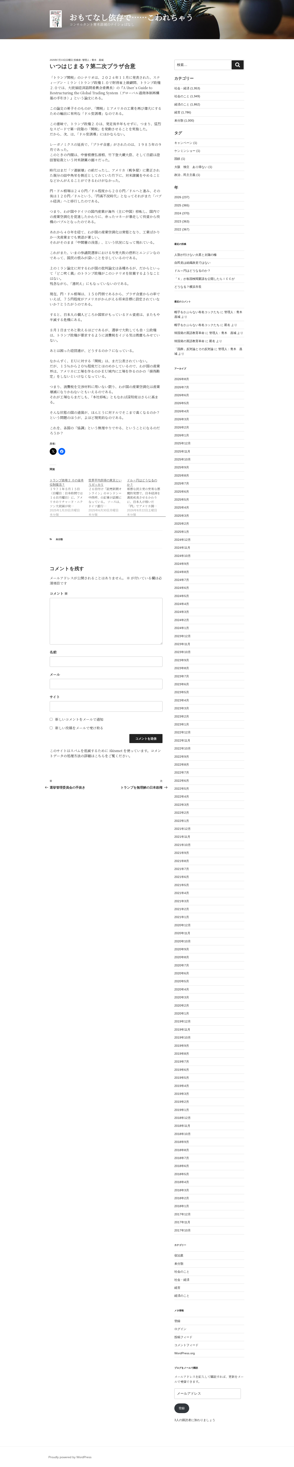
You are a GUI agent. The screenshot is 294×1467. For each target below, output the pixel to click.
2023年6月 (181, 684)
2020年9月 (181, 949)
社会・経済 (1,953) (187, 88)
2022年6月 (181, 780)
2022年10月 (182, 748)
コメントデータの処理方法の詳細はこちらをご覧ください (105, 753)
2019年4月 (181, 1086)
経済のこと (181, 1295)
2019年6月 (181, 1069)
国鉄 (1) (179, 158)
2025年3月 (181, 515)
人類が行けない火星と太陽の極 (195, 254)
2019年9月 (181, 1045)
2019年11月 (182, 1029)
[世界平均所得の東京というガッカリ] (107, 495)
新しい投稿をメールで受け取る (79, 727)
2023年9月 (181, 660)
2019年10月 (182, 1037)
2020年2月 (181, 1005)
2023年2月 (181, 716)
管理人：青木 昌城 (93, 60)
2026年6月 (181, 395)
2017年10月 (182, 1230)
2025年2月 (181, 523)
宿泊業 (178, 1255)
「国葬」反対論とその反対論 (194, 349)
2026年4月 (181, 411)
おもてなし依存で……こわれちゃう (131, 17)
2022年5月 (181, 788)
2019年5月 (181, 1077)
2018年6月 (181, 1166)
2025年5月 (181, 499)
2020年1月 (181, 1013)
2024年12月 (182, 539)
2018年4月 (181, 1182)
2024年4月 (181, 604)
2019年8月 (181, 1053)
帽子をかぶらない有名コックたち (197, 312)
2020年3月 (181, 997)
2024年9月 (181, 563)
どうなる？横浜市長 (187, 286)
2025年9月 (181, 467)
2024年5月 (181, 596)
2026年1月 (181, 435)
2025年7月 (181, 483)
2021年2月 (181, 909)
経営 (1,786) (182, 112)
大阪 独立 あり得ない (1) (193, 167)
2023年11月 (182, 644)
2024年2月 (181, 620)
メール (55, 674)
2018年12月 (182, 1118)
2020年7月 (181, 965)
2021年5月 (181, 885)
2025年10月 (182, 459)
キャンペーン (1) (185, 143)
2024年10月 (182, 556)
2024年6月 (181, 588)
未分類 (59, 539)
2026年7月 (181, 387)
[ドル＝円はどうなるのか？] (146, 495)
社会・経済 (181, 1279)
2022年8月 (181, 764)
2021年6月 (181, 877)
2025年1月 (181, 531)
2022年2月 (181, 812)
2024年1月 (181, 628)
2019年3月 (181, 1093)
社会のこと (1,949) (187, 96)
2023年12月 (182, 636)
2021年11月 (182, 836)
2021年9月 (181, 853)
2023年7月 (181, 676)
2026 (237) (181, 197)
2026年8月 (181, 379)
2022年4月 (181, 796)
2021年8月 (181, 861)
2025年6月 (181, 491)
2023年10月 (182, 652)
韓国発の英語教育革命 (189, 333)
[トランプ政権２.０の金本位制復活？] (69, 495)
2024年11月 (182, 547)
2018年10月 (182, 1134)
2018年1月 (181, 1206)
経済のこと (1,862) (187, 104)
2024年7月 (181, 580)
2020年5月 (181, 981)
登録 (177, 1321)
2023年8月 (181, 668)
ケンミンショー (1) (187, 150)
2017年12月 (182, 1214)
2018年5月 (181, 1174)
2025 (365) (181, 205)
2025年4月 (181, 507)
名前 (53, 652)
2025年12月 (182, 443)
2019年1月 (181, 1110)
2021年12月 (182, 828)
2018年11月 (182, 1125)
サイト (55, 696)
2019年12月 (182, 1021)
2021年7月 (181, 869)
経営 (177, 1287)
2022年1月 (181, 821)
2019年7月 (181, 1061)
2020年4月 (181, 989)
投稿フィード (183, 1337)
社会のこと (181, 1271)
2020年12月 (182, 925)
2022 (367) (181, 229)
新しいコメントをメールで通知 (79, 719)
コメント (59, 593)
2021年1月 (181, 917)
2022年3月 (181, 804)
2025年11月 (182, 451)
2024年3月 (181, 612)
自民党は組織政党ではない (192, 262)
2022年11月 (182, 740)
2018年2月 (181, 1198)
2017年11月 (182, 1222)
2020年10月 (182, 941)
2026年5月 (181, 403)
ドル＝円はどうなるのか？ (192, 270)
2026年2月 (181, 427)
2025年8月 (181, 475)
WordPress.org (184, 1353)
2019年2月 (181, 1101)
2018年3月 (181, 1190)
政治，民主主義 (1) (187, 175)
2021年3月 (181, 901)
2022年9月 (181, 756)
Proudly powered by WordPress (69, 1457)
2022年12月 (182, 732)
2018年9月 (181, 1142)
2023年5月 (181, 692)
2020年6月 (181, 973)
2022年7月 (181, 772)
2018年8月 (181, 1150)
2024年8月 (181, 572)
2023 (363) (181, 221)
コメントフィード (186, 1345)
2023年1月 (181, 724)
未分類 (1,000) (184, 120)
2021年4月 (181, 893)
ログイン (180, 1329)
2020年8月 (181, 957)
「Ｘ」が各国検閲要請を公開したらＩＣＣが (204, 278)
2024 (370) (181, 213)
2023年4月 (181, 700)
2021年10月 (182, 845)
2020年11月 (182, 933)
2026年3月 (181, 419)
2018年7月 (181, 1158)
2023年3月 (181, 708)
